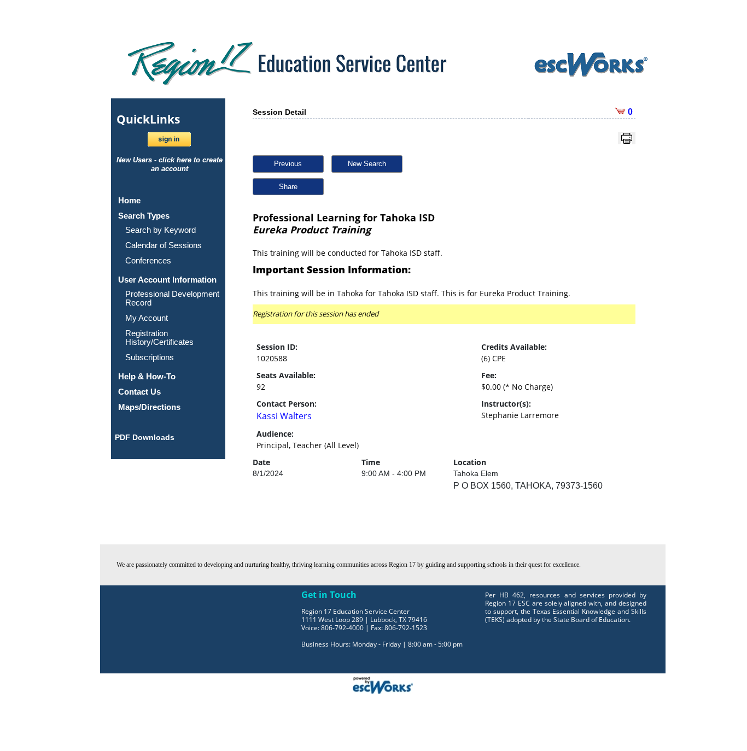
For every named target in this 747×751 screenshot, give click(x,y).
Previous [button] (288, 164)
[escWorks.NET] (383, 684)
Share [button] (288, 187)
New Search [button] (367, 164)
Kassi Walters (284, 416)
